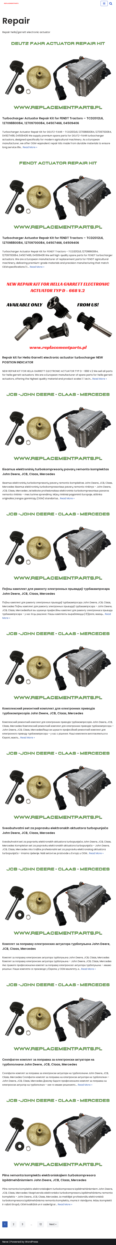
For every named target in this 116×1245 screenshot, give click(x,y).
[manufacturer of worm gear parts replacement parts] (11, 3)
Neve (5, 1241)
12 (41, 1224)
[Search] (110, 3)
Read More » (30, 147)
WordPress (31, 1241)
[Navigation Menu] (104, 3)
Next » (52, 1224)
